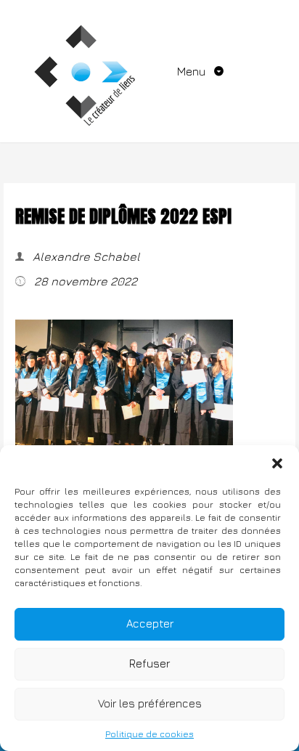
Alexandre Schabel (85, 256)
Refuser (149, 663)
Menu (192, 71)
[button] (277, 463)
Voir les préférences (150, 703)
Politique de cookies (149, 733)
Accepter (149, 623)
